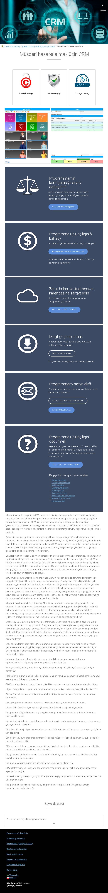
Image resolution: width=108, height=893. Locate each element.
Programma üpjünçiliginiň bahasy (68, 251)
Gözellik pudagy (58, 491)
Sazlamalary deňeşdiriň (63, 207)
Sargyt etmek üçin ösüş (16, 865)
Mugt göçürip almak (61, 353)
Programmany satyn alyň (17, 859)
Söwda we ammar (59, 480)
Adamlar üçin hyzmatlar (61, 498)
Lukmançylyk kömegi (60, 488)
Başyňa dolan (12, 870)
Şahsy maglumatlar (61, 410)
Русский (12, 878)
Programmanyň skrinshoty (17, 833)
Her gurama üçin (58, 501)
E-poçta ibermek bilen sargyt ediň (68, 401)
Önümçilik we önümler (61, 483)
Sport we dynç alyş (59, 493)
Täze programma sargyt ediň (65, 465)
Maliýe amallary (58, 485)
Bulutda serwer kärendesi (64, 310)
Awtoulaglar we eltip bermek (63, 496)
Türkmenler (13, 875)
